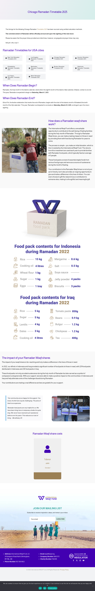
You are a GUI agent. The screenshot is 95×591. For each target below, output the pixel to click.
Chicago (27, 29)
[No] (93, 586)
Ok (40, 588)
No (45, 588)
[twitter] (77, 560)
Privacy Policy (64, 570)
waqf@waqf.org (50, 554)
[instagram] (80, 560)
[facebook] (73, 560)
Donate (47, 468)
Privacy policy (52, 588)
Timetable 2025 (42, 29)
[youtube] (83, 560)
